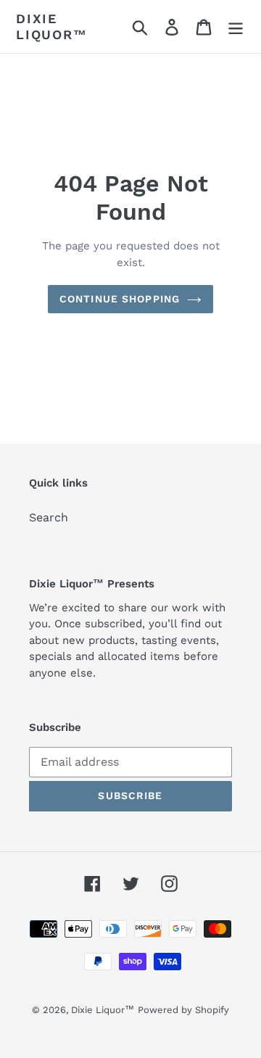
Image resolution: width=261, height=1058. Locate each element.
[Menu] (236, 26)
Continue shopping (119, 299)
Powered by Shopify (183, 1009)
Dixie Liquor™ (52, 26)
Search (48, 517)
